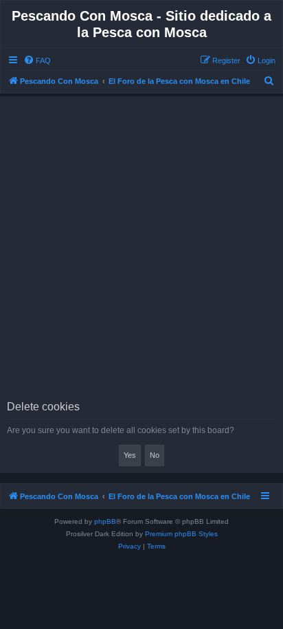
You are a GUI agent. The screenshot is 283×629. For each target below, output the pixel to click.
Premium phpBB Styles (181, 534)
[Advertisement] (141, 252)
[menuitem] (37, 60)
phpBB (105, 521)
